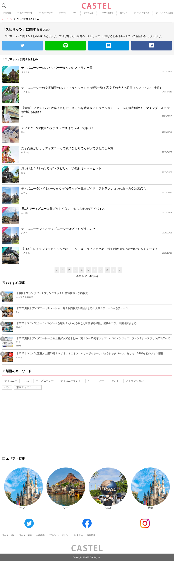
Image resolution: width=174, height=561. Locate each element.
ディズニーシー (46, 13)
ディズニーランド (25, 13)
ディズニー (10, 380)
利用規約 (78, 535)
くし (90, 380)
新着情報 (7, 13)
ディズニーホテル (141, 13)
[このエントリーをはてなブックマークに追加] (108, 45)
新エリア (124, 13)
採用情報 (91, 535)
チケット (63, 13)
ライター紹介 (8, 535)
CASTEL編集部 (106, 13)
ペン (7, 387)
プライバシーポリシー (59, 535)
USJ (75, 13)
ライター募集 (25, 535)
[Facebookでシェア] (151, 45)
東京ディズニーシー (27, 387)
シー (66, 507)
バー (102, 380)
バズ (26, 380)
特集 (150, 507)
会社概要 (40, 535)
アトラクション (135, 380)
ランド (115, 380)
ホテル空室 (88, 13)
